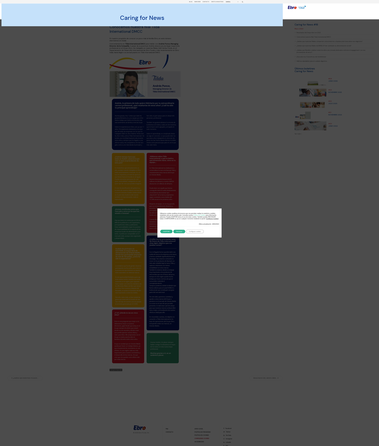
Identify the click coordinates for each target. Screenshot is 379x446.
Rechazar (179, 231)
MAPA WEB (197, 1)
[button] (231, 1)
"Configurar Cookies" (212, 218)
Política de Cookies (199, 215)
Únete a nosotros (217, 1)
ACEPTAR (166, 231)
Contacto (206, 1)
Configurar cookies (195, 231)
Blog (190, 1)
